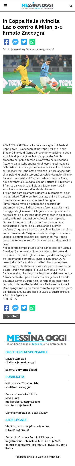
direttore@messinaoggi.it (20, 362)
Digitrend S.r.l (52, 456)
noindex (11, 316)
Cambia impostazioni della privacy (26, 412)
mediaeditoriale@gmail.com (22, 401)
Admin (6, 49)
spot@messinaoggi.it (18, 387)
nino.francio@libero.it (18, 405)
